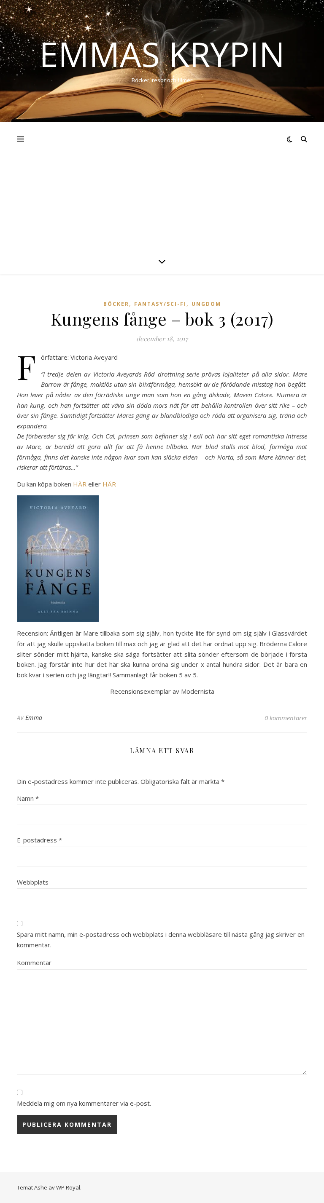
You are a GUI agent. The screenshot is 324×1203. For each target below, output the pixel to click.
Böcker (116, 303)
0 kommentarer (286, 718)
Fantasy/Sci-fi (160, 303)
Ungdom (206, 303)
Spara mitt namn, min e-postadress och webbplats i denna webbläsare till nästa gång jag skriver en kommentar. (161, 939)
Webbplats (33, 882)
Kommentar (34, 962)
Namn (28, 798)
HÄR (79, 484)
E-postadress (39, 840)
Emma (34, 718)
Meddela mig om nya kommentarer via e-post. (84, 1103)
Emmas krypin (162, 54)
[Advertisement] (162, 185)
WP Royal (68, 1187)
